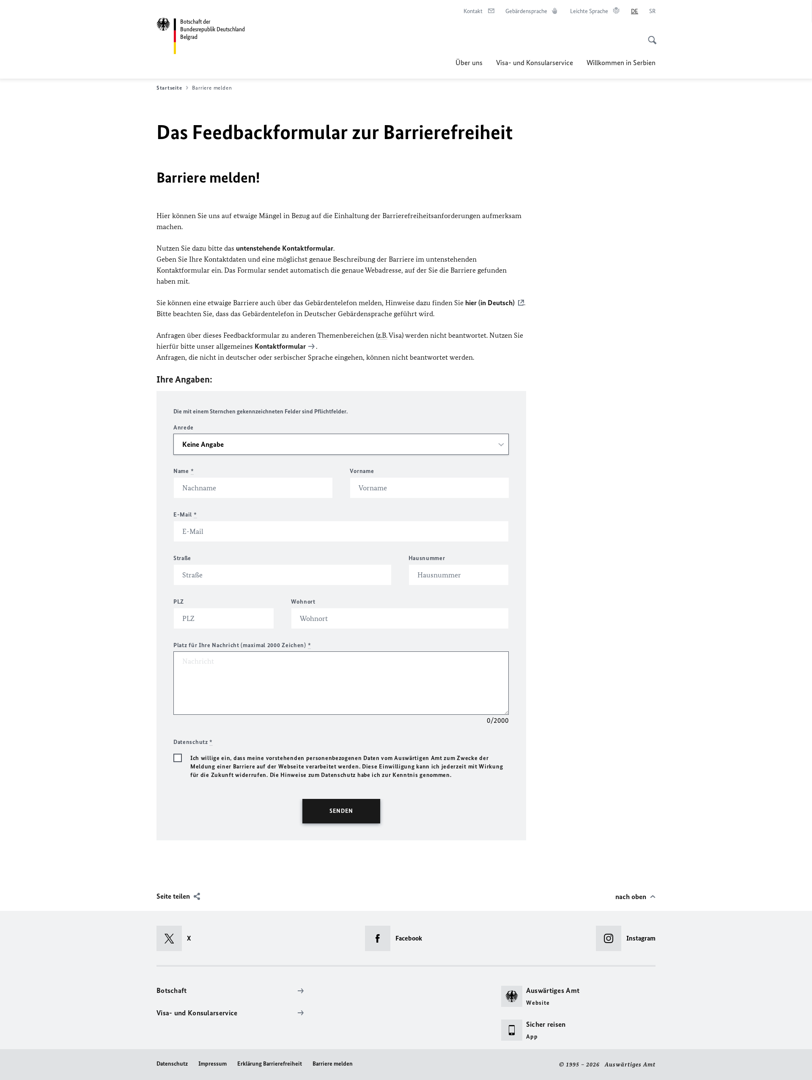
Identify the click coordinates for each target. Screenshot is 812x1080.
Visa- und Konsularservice (534, 62)
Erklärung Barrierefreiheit (269, 1063)
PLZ (178, 601)
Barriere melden (333, 1063)
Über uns (469, 62)
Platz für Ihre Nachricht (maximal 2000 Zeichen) (242, 645)
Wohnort (303, 601)
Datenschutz (172, 1063)
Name (183, 471)
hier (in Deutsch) (490, 302)
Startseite (169, 88)
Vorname (362, 471)
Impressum (212, 1063)
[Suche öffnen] (649, 35)
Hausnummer (427, 558)
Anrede (183, 427)
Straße (182, 558)
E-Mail (185, 514)
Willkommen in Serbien (621, 62)
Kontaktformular (280, 346)
